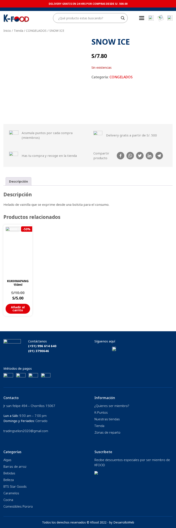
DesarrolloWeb (123, 522)
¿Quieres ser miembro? (111, 406)
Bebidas (9, 473)
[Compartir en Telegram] (159, 155)
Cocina (8, 500)
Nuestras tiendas (107, 419)
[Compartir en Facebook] (120, 155)
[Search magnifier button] (123, 18)
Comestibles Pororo (18, 506)
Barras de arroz (14, 466)
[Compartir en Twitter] (140, 155)
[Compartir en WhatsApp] (130, 155)
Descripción (18, 181)
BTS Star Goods (15, 486)
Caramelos (11, 493)
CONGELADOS (36, 31)
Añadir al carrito (18, 308)
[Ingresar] (170, 18)
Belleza (8, 480)
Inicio (7, 31)
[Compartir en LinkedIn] (149, 155)
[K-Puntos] (160, 18)
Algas (7, 460)
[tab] (18, 181)
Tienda (18, 31)
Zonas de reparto (107, 432)
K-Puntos (101, 412)
